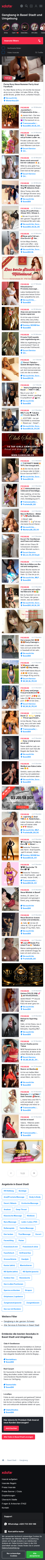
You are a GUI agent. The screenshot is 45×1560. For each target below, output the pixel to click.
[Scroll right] (41, 28)
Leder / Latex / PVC (29, 1222)
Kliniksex (31, 1216)
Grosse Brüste (10, 1259)
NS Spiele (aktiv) (11, 1272)
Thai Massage (24, 1234)
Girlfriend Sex (25, 1253)
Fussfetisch (9, 1253)
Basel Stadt (11, 1460)
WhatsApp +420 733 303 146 (22, 1524)
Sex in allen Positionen (13, 1284)
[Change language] (21, 6)
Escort (38, 1234)
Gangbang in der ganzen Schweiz (19, 1321)
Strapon (28, 1290)
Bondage (22, 1191)
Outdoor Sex (9, 1278)
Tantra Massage (26, 1228)
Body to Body (35, 1197)
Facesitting (9, 1240)
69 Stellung (9, 1191)
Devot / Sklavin (10, 1203)
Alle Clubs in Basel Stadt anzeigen (18, 1437)
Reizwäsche (24, 1278)
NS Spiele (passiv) (30, 1272)
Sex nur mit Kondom (12, 1309)
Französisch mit (11, 1247)
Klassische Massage (13, 1216)
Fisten (21, 1240)
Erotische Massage (29, 1203)
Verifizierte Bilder (14, 48)
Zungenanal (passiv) (12, 1303)
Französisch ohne (30, 1247)
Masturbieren (26, 1265)
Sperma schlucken (12, 1290)
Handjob (25, 1259)
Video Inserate (13, 52)
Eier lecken (8, 1234)
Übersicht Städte (9, 1499)
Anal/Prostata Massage (14, 1197)
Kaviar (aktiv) (9, 1265)
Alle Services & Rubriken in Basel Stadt (21, 1325)
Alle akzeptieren (35, 1554)
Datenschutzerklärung (10, 1548)
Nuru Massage (10, 1222)
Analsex (7, 1209)
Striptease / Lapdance (13, 1296)
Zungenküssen (32, 1303)
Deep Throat (21, 1209)
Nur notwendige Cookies (13, 1554)
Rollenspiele (9, 1228)
